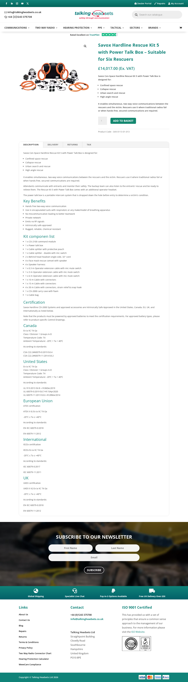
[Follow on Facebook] (6, 3)
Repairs (161, 3)
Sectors (135, 27)
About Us (23, 614)
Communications (15, 27)
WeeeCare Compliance (30, 664)
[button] (85, 46)
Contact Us (24, 620)
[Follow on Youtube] (22, 3)
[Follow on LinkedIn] (12, 3)
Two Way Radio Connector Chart (35, 653)
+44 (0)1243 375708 (19, 17)
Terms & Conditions (29, 642)
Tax (89, 144)
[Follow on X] (28, 3)
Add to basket (123, 120)
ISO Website (138, 631)
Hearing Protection (76, 27)
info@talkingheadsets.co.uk (24, 12)
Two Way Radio (45, 27)
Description (31, 144)
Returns (72, 144)
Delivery (53, 144)
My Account (177, 3)
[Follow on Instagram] (17, 3)
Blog (21, 625)
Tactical (115, 27)
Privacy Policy (26, 647)
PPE (100, 27)
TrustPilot (94, 34)
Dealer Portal (144, 3)
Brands (153, 27)
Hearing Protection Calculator (34, 659)
